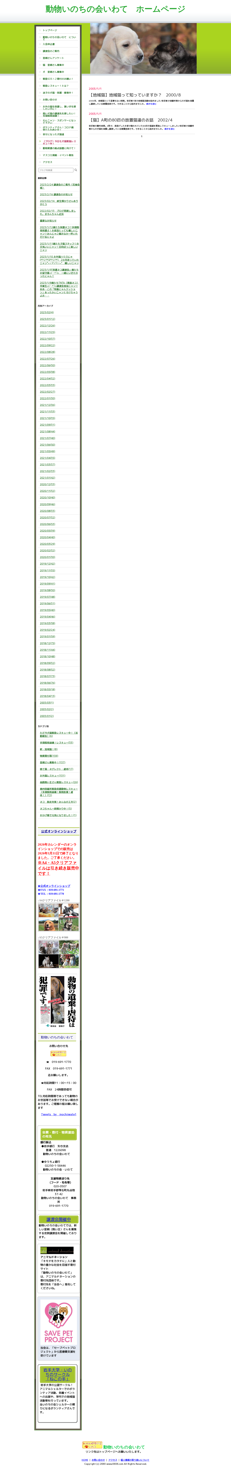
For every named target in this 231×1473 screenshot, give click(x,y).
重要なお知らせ (48, 220)
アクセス (112, 1459)
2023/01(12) (47, 319)
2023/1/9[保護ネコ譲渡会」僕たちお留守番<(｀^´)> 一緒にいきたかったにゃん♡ (59, 273)
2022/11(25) (47, 332)
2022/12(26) (47, 325)
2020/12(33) (47, 484)
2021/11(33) (47, 411)
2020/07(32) (47, 517)
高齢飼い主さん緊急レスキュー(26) (59, 782)
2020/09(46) (47, 504)
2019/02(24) (47, 629)
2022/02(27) (47, 391)
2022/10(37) (47, 338)
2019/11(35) (47, 570)
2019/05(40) (47, 610)
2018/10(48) (47, 656)
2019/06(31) (47, 603)
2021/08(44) (47, 431)
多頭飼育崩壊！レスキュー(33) (56, 742)
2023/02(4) (47, 312)
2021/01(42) (47, 477)
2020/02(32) (47, 550)
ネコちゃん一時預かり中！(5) (56, 808)
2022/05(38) (47, 372)
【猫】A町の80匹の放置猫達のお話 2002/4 (130, 120)
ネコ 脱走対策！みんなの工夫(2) (58, 801)
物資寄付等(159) (49, 755)
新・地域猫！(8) (48, 749)
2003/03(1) (47, 702)
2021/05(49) (47, 451)
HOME (85, 1459)
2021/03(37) (47, 464)
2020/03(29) (47, 543)
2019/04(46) (47, 616)
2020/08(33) (47, 510)
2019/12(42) (47, 563)
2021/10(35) (47, 418)
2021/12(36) (47, 405)
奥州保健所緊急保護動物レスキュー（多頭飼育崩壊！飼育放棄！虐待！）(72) (59, 792)
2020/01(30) (47, 557)
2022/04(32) (47, 378)
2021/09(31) (47, 424)
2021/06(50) (47, 444)
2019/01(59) (47, 636)
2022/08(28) (47, 352)
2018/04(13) (47, 696)
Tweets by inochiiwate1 (58, 1114)
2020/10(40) (47, 497)
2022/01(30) (47, 398)
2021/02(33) (47, 471)
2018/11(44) (47, 649)
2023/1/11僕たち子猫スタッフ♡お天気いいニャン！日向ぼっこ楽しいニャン (59, 247)
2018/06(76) (47, 682)
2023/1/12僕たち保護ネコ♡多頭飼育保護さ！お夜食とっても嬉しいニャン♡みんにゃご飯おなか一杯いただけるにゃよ (59, 232)
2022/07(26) (47, 358)
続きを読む (151, 103)
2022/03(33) (47, 385)
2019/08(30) (47, 590)
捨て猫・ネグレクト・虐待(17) (56, 769)
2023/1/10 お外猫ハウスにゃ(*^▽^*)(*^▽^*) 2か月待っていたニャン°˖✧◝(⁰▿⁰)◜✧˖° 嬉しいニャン (59, 260)
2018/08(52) (47, 669)
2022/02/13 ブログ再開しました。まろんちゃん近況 (58, 212)
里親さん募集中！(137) (52, 762)
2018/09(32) (47, 663)
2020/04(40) (47, 537)
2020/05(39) (47, 530)
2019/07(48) (47, 596)
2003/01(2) (47, 716)
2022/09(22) (47, 345)
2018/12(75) (47, 643)
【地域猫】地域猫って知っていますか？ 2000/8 (135, 95)
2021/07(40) (47, 438)
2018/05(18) (47, 689)
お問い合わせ (98, 1459)
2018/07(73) (47, 676)
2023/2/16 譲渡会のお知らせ (56, 194)
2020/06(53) (47, 524)
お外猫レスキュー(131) (52, 775)
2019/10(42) (47, 577)
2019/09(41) (47, 583)
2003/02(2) (47, 709)
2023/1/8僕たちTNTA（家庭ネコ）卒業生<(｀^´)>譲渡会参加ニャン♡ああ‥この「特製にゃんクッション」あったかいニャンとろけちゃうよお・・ (59, 289)
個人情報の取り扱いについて (135, 1459)
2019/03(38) (47, 623)
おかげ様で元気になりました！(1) (58, 815)
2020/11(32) (47, 491)
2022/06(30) (47, 365)
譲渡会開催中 (59, 1219)
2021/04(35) (47, 458)
